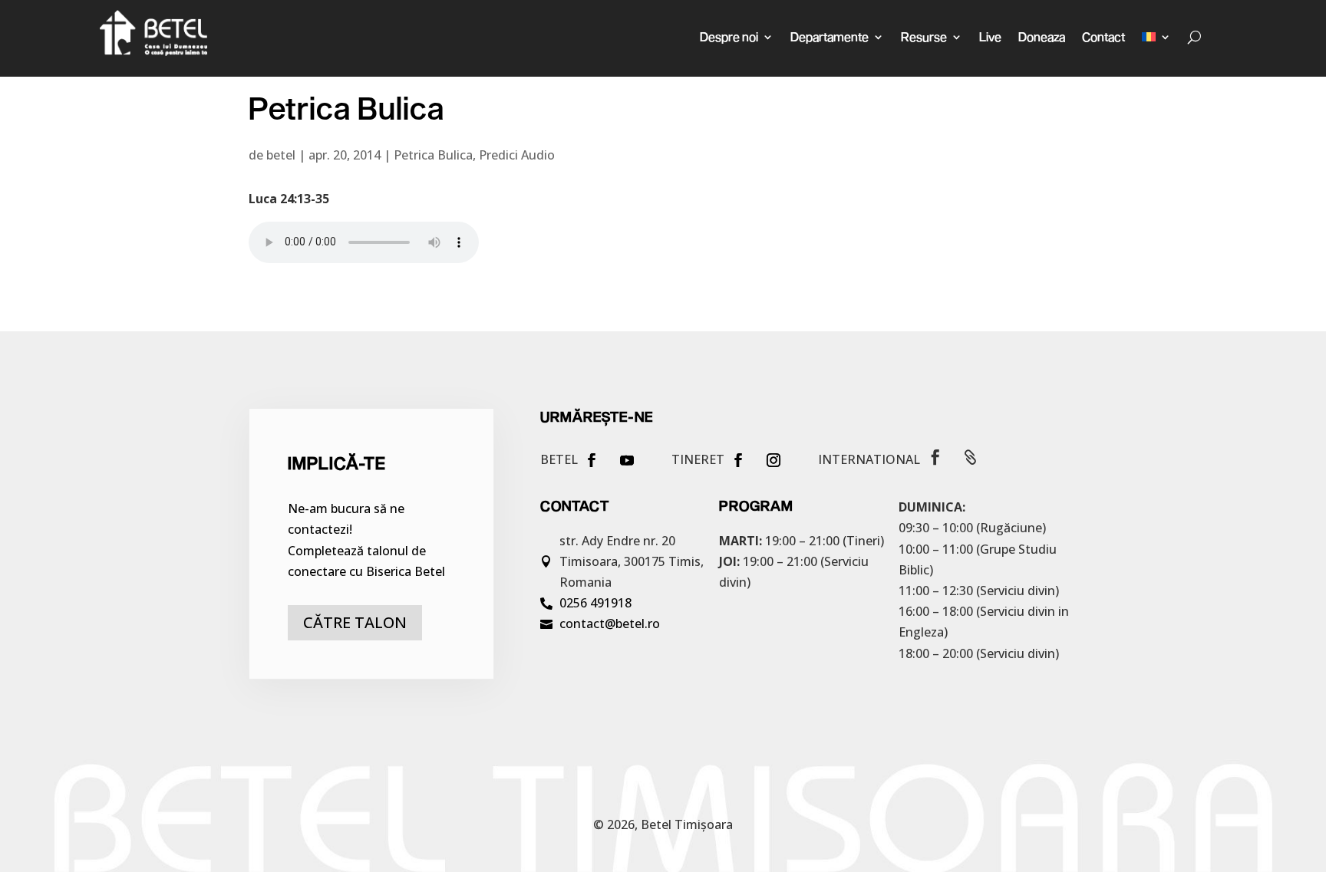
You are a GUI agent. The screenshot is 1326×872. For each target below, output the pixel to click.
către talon (355, 622)
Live (990, 36)
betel (280, 154)
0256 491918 (595, 602)
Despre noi (729, 36)
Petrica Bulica (433, 154)
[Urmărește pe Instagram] (773, 460)
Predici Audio (517, 154)
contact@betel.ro (609, 623)
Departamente (829, 36)
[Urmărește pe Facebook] (591, 460)
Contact (1103, 36)
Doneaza (1041, 36)
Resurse (924, 36)
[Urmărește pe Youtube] (627, 460)
